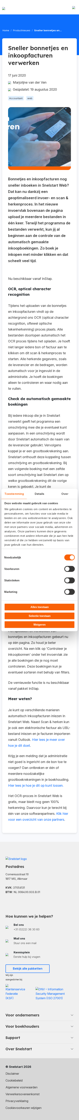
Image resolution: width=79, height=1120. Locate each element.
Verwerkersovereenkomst (23, 1094)
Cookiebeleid (14, 1080)
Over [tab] (64, 493)
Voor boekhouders (22, 1026)
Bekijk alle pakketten (27, 968)
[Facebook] (7, 902)
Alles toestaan (39, 607)
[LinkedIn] (16, 902)
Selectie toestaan (40, 615)
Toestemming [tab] (14, 493)
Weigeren (39, 624)
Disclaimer (12, 1073)
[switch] (69, 569)
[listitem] (39, 927)
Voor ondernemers (22, 1015)
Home (6, 30)
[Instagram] (26, 902)
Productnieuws (21, 30)
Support (13, 1037)
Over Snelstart (19, 1049)
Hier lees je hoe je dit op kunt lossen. (35, 785)
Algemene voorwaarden (21, 1087)
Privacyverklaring (17, 1101)
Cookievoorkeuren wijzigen (24, 1108)
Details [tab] (39, 493)
